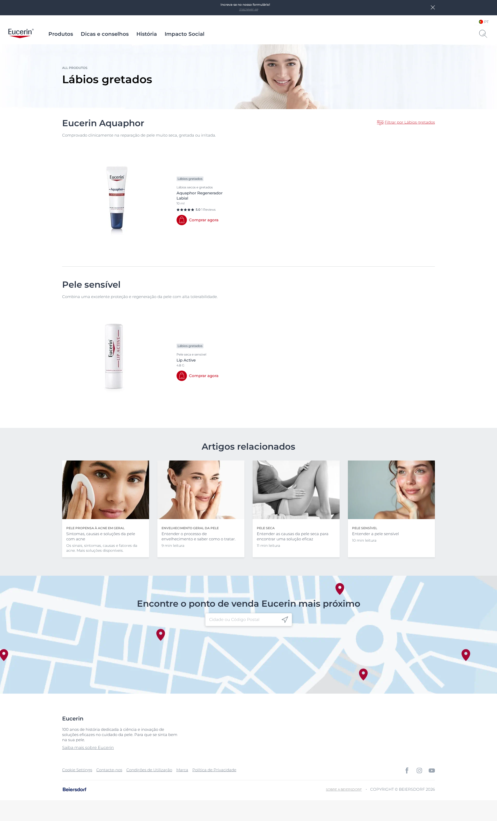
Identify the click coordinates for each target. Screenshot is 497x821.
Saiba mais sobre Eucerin (88, 747)
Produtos (60, 34)
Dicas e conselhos (105, 34)
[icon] (285, 619)
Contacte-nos (109, 769)
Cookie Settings (77, 769)
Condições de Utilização (149, 769)
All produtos (74, 68)
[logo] (21, 34)
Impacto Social (184, 34)
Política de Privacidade (214, 769)
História (146, 34)
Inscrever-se (248, 9)
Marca (182, 769)
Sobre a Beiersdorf (344, 789)
